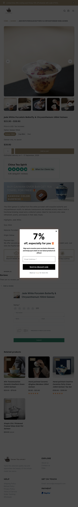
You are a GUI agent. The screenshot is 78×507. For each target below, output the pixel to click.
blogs (37, 273)
